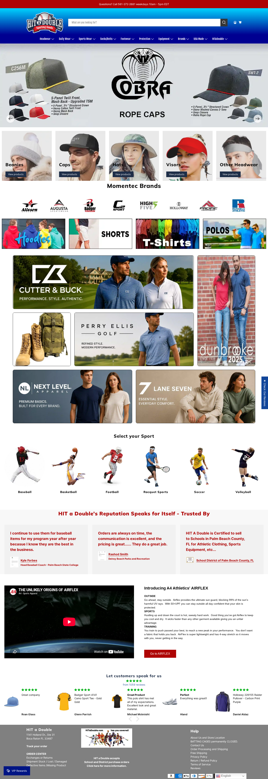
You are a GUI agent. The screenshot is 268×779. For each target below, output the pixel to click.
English (225, 775)
